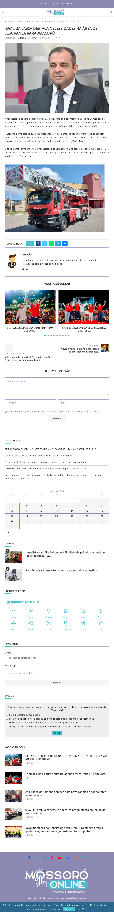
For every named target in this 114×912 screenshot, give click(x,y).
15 (87, 511)
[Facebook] (41, 3)
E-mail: (8, 653)
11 (27, 511)
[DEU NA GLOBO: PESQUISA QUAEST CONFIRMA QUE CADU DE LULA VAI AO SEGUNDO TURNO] (30, 307)
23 (102, 516)
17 (12, 516)
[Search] (110, 12)
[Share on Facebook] (38, 243)
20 (56, 516)
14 (72, 511)
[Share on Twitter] (44, 243)
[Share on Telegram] (58, 243)
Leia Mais (82, 909)
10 (12, 511)
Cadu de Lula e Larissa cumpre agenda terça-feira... (84, 329)
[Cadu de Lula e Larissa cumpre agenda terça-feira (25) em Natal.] (83, 307)
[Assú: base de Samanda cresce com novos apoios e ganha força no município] (13, 796)
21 (72, 516)
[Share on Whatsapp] (51, 243)
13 (57, 511)
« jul (7, 532)
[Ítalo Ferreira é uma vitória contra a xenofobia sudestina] (13, 575)
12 (41, 511)
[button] (8, 312)
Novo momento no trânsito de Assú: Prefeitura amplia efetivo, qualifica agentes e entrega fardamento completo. (64, 829)
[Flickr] (54, 3)
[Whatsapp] (72, 3)
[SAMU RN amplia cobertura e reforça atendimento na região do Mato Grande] (13, 814)
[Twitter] (46, 3)
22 (87, 516)
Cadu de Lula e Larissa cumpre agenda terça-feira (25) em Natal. (39, 455)
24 (12, 521)
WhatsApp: (10, 665)
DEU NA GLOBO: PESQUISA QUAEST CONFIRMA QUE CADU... (30, 329)
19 (41, 516)
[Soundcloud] (67, 3)
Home (8, 21)
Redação (21, 38)
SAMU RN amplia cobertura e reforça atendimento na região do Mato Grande (46, 468)
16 (102, 511)
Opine (57, 733)
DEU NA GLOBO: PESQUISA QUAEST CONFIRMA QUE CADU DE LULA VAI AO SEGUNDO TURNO (50, 449)
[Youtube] (58, 3)
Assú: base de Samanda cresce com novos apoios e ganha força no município (46, 462)
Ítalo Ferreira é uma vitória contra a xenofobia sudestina (61, 570)
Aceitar (69, 909)
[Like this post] (31, 243)
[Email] (63, 3)
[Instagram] (50, 3)
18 (27, 516)
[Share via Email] (65, 243)
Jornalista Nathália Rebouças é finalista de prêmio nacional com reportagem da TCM (66, 554)
